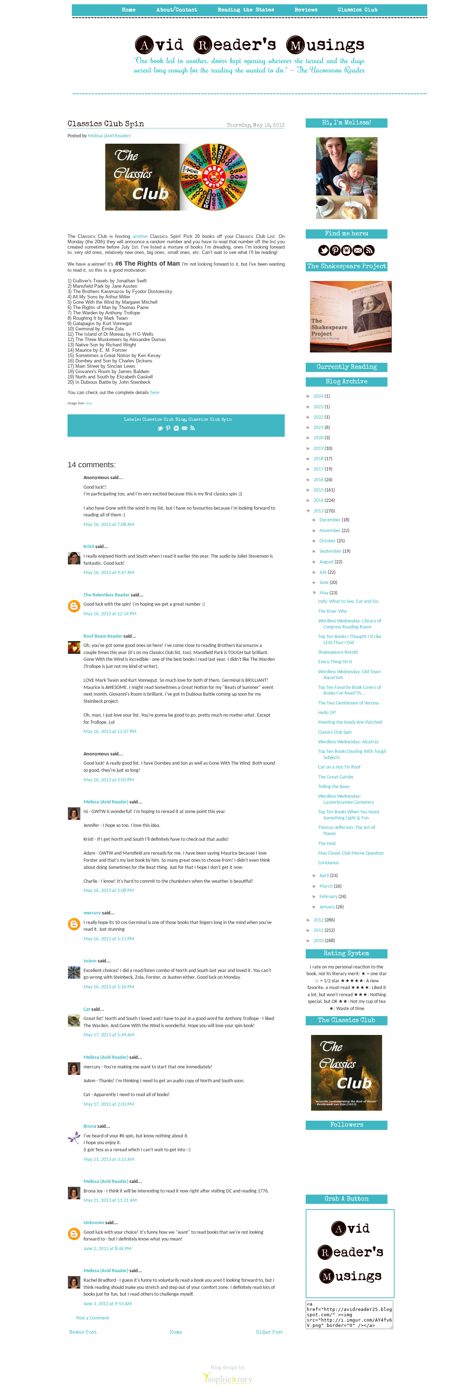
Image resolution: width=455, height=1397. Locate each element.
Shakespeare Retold (338, 652)
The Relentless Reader (107, 595)
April (325, 875)
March (327, 886)
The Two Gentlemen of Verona (348, 703)
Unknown (94, 1223)
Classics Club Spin (210, 420)
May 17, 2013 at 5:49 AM (109, 1035)
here (154, 392)
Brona (90, 1126)
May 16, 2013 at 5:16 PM (109, 987)
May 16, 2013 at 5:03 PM (109, 780)
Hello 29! (327, 713)
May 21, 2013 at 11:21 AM (110, 1200)
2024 (319, 396)
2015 (319, 490)
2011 (319, 930)
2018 (319, 459)
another (140, 236)
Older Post (269, 1332)
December (331, 520)
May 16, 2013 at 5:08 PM (109, 890)
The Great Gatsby (335, 777)
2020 (319, 438)
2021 (319, 427)
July (324, 572)
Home (176, 1332)
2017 (319, 469)
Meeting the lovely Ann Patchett (350, 722)
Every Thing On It (335, 662)
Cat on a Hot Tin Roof (339, 767)
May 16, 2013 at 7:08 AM (109, 524)
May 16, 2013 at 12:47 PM (110, 731)
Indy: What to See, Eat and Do (348, 601)
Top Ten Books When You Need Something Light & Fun (348, 815)
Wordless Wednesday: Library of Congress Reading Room (349, 624)
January (328, 907)
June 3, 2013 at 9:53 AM (108, 1304)
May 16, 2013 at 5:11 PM (109, 939)
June (325, 582)
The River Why (332, 611)
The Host (327, 843)
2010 (319, 941)
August (327, 562)
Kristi (89, 546)
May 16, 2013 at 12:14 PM (110, 614)
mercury (92, 913)
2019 (319, 448)
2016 (319, 480)
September (331, 551)
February (329, 896)
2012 (319, 920)
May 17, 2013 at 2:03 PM (109, 1104)
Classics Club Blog (164, 420)
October (328, 541)
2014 (319, 500)
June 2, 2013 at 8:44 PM (108, 1249)
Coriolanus (328, 863)
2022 (319, 417)
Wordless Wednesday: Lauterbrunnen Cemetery (346, 799)
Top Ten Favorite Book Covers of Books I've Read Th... (349, 690)
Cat (87, 1009)
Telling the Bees (333, 787)
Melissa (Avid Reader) (106, 802)
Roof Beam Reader (103, 636)
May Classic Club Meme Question (351, 853)
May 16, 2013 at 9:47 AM (109, 572)
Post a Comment (92, 1318)
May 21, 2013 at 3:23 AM (109, 1159)
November (331, 530)
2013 (319, 511)
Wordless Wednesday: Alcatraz (348, 742)
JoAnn (90, 961)
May (325, 593)
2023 (319, 407)
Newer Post (83, 1332)
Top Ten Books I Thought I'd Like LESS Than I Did (349, 640)
